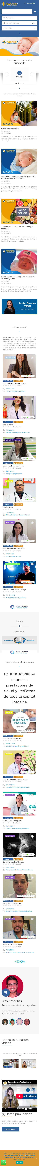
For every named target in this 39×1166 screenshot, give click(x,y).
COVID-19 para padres (10, 129)
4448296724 (10, 430)
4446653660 (10, 950)
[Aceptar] (36, 1158)
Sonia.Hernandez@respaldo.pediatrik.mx (19, 870)
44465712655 (10, 744)
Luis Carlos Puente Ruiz (12, 738)
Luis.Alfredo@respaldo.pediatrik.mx (17, 787)
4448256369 (10, 389)
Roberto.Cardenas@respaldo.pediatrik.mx (20, 952)
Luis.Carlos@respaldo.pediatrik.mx (17, 746)
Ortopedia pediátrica (12, 564)
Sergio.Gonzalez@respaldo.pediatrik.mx (19, 911)
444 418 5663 (10, 595)
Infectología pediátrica (13, 440)
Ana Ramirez (8, 425)
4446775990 (10, 867)
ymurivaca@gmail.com (13, 556)
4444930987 (10, 826)
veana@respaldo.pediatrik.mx (16, 597)
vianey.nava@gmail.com (14, 474)
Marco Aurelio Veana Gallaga (14, 590)
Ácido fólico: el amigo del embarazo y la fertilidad (17, 228)
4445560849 (10, 909)
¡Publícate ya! (10, 1129)
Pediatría (9, 481)
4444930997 (10, 785)
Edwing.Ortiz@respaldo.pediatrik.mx (18, 515)
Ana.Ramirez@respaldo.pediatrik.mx (18, 432)
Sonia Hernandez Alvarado (13, 862)
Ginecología (9, 399)
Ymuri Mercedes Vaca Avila (13, 548)
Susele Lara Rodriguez (12, 821)
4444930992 (10, 512)
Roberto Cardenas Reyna (13, 945)
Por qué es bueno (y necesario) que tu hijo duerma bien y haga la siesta (18, 178)
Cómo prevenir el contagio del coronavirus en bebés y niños (18, 278)
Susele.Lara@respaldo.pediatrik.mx (17, 829)
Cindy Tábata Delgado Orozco (14, 383)
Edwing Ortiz (8, 507)
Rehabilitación (10, 357)
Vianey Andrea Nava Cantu (13, 466)
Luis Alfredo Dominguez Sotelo (15, 779)
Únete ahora (31, 3)
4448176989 (10, 554)
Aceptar (19, 1162)
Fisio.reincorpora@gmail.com (15, 391)
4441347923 (10, 471)
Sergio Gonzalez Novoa (12, 903)
